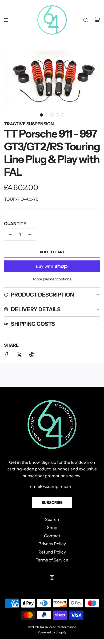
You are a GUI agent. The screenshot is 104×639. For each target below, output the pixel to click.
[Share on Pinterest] (32, 356)
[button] (41, 115)
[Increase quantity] (30, 235)
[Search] (85, 20)
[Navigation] (6, 20)
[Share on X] (19, 356)
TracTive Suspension (29, 123)
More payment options (52, 279)
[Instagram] (52, 577)
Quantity (15, 223)
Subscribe (52, 502)
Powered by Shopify (52, 632)
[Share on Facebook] (7, 356)
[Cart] (97, 20)
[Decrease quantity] (10, 235)
